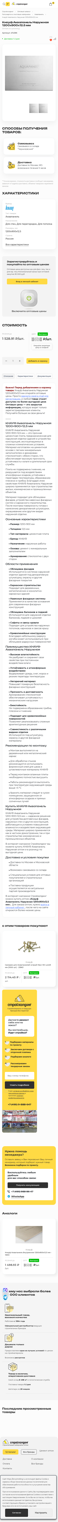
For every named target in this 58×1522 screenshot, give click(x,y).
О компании (37, 1459)
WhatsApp (17, 1196)
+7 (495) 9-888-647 (19, 1104)
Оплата (6, 1464)
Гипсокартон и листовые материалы (16, 14)
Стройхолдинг (7, 11)
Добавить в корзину (37, 361)
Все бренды (29, 1452)
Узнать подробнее (19, 1085)
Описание (8, 376)
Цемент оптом (46, 1450)
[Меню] (8, 4)
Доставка (7, 1459)
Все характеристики (17, 244)
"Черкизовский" (26, 149)
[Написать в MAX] (5, 1290)
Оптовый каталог (23, 11)
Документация (44, 376)
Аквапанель (39, 14)
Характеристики (25, 376)
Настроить (41, 1512)
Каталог (12, 1452)
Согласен (16, 1513)
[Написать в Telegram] (5, 1297)
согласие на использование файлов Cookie (20, 1495)
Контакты (7, 1468)
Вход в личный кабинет (27, 281)
